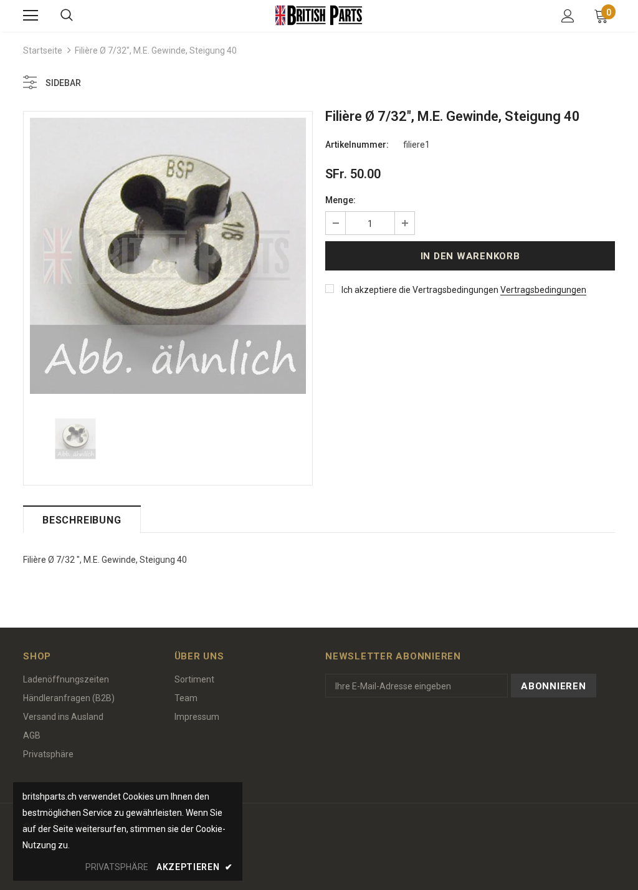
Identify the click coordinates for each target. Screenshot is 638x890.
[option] (168, 256)
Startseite (42, 50)
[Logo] (319, 15)
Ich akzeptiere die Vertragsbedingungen (419, 290)
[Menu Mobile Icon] (30, 15)
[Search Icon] (66, 15)
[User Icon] (567, 15)
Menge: (340, 200)
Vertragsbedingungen (543, 290)
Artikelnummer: (357, 145)
